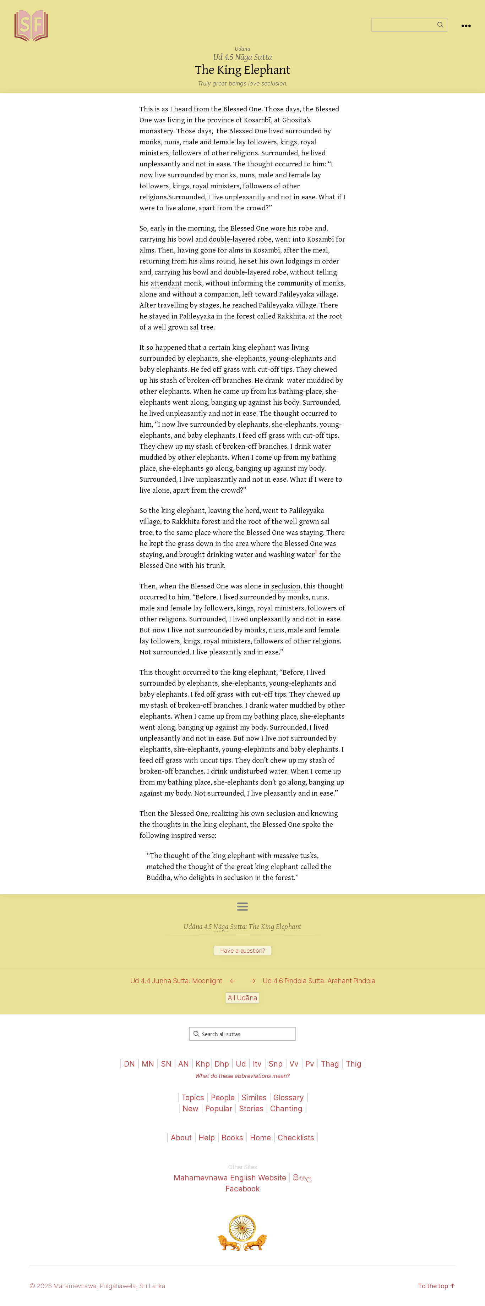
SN (166, 1063)
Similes (254, 1097)
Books (232, 1137)
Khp (203, 1063)
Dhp (221, 1063)
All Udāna (242, 998)
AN (183, 1063)
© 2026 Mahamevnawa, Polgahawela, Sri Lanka (97, 1286)
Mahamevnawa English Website (230, 1177)
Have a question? (242, 950)
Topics (192, 1097)
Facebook (242, 1188)
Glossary (288, 1097)
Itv (257, 1063)
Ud (241, 1063)
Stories (251, 1108)
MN (148, 1063)
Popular (218, 1108)
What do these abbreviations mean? (242, 1076)
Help (206, 1137)
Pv (309, 1063)
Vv (294, 1063)
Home (260, 1137)
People (223, 1097)
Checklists (296, 1137)
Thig (353, 1063)
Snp (275, 1063)
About (182, 1137)
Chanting (286, 1108)
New (190, 1108)
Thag (330, 1063)
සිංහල (302, 1177)
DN (129, 1063)
